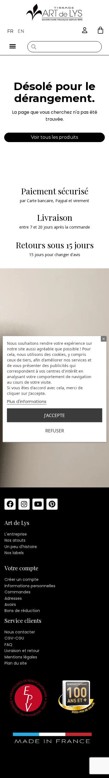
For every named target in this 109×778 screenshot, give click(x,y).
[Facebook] (10, 504)
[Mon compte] (85, 30)
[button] (100, 30)
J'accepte (54, 415)
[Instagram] (24, 504)
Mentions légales (20, 657)
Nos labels (14, 553)
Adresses (13, 598)
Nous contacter (19, 632)
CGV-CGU (14, 638)
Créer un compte (21, 579)
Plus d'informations (26, 401)
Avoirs (10, 604)
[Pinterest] (52, 504)
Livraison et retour (21, 650)
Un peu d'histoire (20, 546)
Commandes (17, 592)
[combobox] (64, 46)
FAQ (8, 644)
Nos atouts (14, 540)
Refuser (54, 431)
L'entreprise (15, 534)
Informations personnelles (29, 586)
